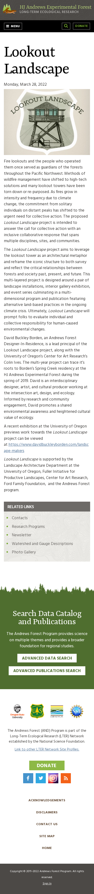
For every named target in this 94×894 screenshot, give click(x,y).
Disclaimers (47, 812)
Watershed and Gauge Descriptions (42, 544)
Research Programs (28, 527)
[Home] (47, 13)
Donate (81, 26)
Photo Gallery (24, 552)
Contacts (20, 518)
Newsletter (21, 535)
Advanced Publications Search (47, 671)
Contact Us (47, 824)
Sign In (47, 883)
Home (47, 848)
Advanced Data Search (47, 658)
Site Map (47, 836)
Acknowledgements (46, 800)
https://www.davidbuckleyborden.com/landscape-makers (46, 447)
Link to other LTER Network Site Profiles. (47, 749)
